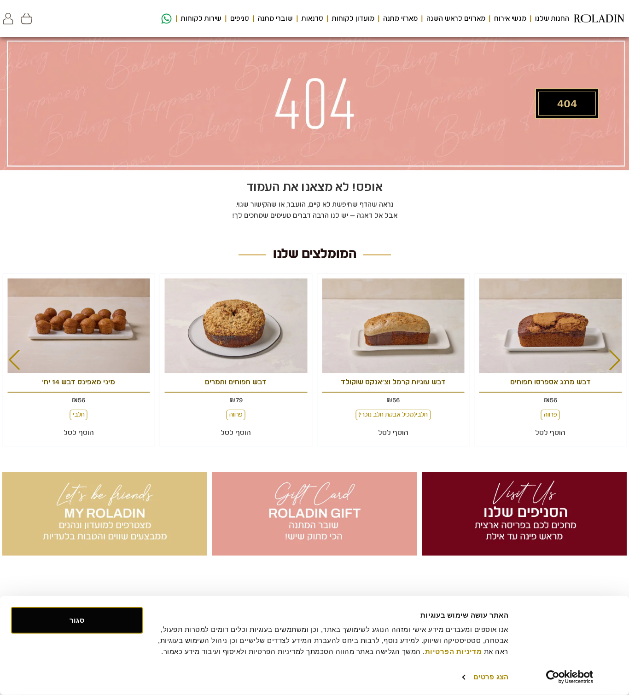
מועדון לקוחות (353, 18)
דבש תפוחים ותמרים (236, 382)
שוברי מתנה (275, 18)
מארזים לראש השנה (455, 18)
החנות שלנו (552, 18)
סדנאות (312, 18)
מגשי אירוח (510, 18)
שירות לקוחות (201, 18)
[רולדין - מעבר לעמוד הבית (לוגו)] (599, 18)
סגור (77, 620)
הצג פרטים (490, 677)
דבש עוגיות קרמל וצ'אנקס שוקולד (393, 382)
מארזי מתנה (400, 18)
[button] (8, 18)
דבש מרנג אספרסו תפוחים (550, 382)
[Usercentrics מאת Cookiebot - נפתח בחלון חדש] (570, 677)
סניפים (239, 18)
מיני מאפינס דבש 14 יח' (78, 382)
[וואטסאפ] (165, 18)
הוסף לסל (550, 432)
